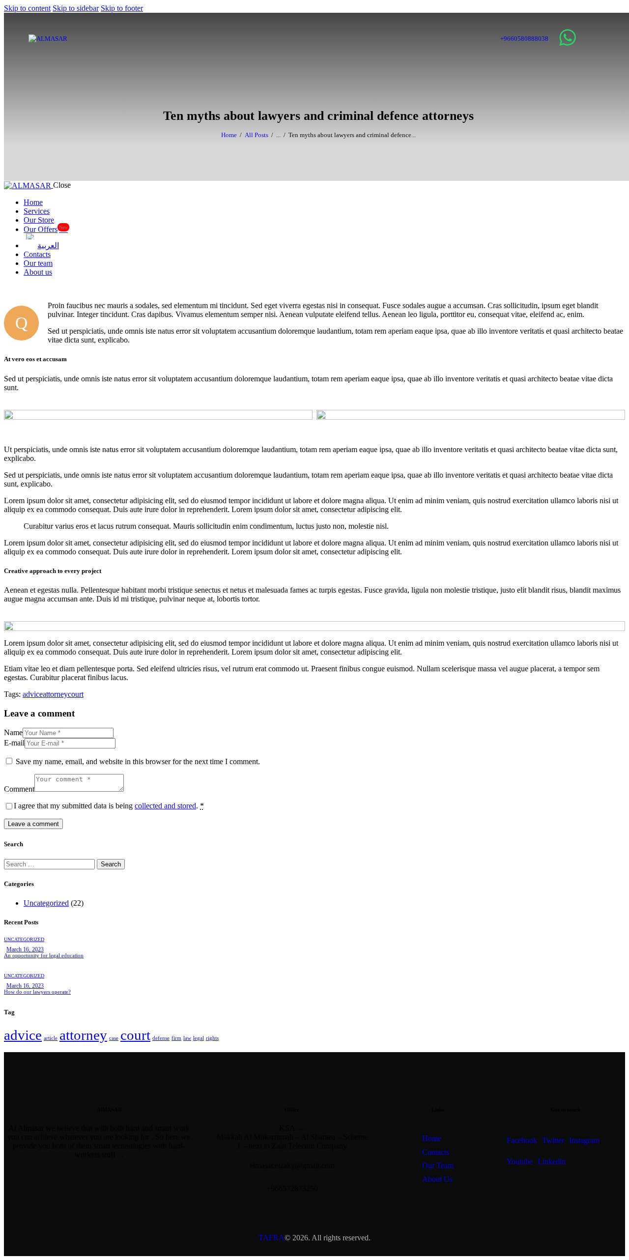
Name (13, 732)
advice (33, 694)
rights (212, 1038)
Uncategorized (46, 903)
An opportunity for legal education (44, 955)
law (187, 1038)
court (76, 694)
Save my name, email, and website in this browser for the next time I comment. (138, 761)
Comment (19, 789)
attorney (55, 694)
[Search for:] (50, 863)
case (113, 1038)
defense (161, 1038)
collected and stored (165, 806)
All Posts (256, 135)
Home (229, 135)
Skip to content (27, 8)
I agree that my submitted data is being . (109, 806)
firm (176, 1038)
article (50, 1038)
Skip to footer (122, 8)
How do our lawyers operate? (37, 992)
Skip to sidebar (76, 8)
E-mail (14, 743)
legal (198, 1038)
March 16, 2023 (25, 949)
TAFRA (271, 1237)
